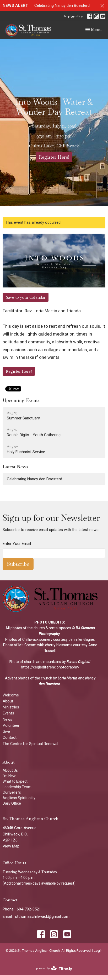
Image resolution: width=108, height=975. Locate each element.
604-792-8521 (73, 16)
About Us (10, 770)
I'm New (9, 776)
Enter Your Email (17, 543)
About (8, 701)
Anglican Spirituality (19, 798)
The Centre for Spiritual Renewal (30, 743)
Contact (10, 737)
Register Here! (54, 157)
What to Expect (15, 781)
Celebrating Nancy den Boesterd (62, 5)
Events (8, 713)
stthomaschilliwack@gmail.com (42, 916)
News (7, 719)
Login (98, 951)
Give (6, 731)
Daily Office (12, 803)
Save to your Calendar (25, 297)
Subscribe (18, 564)
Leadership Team (17, 787)
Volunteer (11, 725)
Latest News (15, 467)
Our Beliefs (12, 792)
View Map (11, 846)
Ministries (11, 707)
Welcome (11, 695)
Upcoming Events (21, 400)
